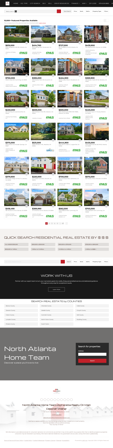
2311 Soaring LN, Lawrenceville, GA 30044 (15, 112)
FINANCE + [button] (76, 3)
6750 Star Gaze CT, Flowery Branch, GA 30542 (95, 112)
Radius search (10, 11)
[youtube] (58, 399)
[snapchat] (65, 399)
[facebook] (41, 399)
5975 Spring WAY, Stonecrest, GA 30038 (41, 47)
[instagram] (55, 399)
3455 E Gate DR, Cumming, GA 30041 (16, 80)
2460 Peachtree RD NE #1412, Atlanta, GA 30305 (96, 145)
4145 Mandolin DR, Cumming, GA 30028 (95, 211)
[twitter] (48, 399)
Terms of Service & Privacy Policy (13, 440)
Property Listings (50, 440)
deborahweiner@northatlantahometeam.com (56, 417)
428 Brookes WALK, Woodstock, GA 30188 (69, 80)
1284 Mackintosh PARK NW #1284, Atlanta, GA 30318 (68, 112)
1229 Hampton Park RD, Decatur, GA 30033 (42, 112)
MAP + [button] (84, 3)
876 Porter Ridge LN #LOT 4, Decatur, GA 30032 (16, 179)
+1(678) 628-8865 (56, 415)
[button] (7, 3)
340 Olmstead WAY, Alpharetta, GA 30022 (69, 179)
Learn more (42, 23)
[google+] (71, 399)
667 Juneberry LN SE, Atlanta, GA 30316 (68, 47)
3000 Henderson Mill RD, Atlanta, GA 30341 (16, 47)
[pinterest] (68, 399)
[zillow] (51, 399)
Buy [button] (44, 3)
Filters (106, 11)
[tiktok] (61, 399)
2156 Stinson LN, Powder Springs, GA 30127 (16, 145)
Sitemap (58, 440)
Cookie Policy (28, 440)
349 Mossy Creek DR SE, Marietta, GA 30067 (96, 80)
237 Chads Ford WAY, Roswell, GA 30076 (41, 179)
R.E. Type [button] (24, 3)
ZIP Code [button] (92, 3)
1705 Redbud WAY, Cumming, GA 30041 (68, 211)
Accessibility (65, 440)
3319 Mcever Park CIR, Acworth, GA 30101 (42, 80)
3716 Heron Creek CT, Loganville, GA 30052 (69, 145)
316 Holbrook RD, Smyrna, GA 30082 (95, 47)
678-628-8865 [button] (104, 3)
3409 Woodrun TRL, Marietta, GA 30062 (41, 145)
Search (69, 261)
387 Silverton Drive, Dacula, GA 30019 (16, 210)
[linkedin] (45, 399)
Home (15, 3)
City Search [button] (35, 3)
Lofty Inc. (84, 440)
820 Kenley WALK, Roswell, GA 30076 (96, 178)
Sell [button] (50, 3)
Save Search (67, 11)
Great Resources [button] (61, 3)
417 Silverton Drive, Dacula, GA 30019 (43, 210)
